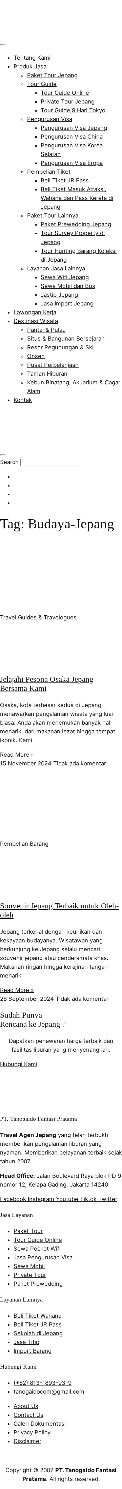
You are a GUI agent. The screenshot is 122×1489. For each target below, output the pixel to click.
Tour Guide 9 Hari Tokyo (73, 110)
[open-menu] (2, 45)
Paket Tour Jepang (52, 75)
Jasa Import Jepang (67, 303)
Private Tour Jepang (68, 101)
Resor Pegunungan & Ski (60, 347)
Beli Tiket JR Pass (65, 180)
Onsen (36, 356)
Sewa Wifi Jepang (65, 277)
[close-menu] (2, 455)
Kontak (23, 400)
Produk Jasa (30, 66)
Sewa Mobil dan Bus (68, 286)
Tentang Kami (32, 57)
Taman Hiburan (47, 373)
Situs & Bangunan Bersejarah (66, 338)
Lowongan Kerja (35, 312)
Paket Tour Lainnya (52, 215)
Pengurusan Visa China (72, 136)
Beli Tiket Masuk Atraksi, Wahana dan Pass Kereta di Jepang (77, 198)
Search (9, 462)
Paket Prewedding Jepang (76, 224)
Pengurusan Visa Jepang (74, 127)
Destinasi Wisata (36, 321)
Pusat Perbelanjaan (53, 364)
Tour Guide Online (65, 92)
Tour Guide (42, 84)
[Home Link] (49, 444)
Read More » (17, 754)
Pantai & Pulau (46, 329)
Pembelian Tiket (48, 171)
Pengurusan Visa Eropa (72, 162)
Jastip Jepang (59, 294)
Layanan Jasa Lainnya (56, 268)
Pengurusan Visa (49, 119)
